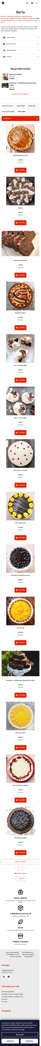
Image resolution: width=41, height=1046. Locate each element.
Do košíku (21, 170)
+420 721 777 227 (7, 973)
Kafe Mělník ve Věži (13, 955)
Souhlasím (29, 1041)
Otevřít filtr (7, 118)
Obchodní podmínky (8, 992)
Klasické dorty (27, 16)
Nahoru (21, 878)
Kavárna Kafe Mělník (12, 953)
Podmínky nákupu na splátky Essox (12, 997)
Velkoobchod (28, 957)
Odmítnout (10, 1041)
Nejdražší (31, 106)
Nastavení (19, 1035)
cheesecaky (5, 18)
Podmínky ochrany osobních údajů (12, 994)
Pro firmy (4, 1002)
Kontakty (4, 999)
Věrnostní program (28, 955)
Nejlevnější (21, 106)
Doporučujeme (7, 106)
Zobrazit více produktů (20, 94)
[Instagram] (8, 977)
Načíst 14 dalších (20, 862)
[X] (4, 977)
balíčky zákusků (6, 20)
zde (23, 1029)
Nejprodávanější (8, 111)
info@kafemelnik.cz (8, 971)
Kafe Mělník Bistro (27, 953)
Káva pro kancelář (15, 957)
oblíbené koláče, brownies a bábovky (23, 18)
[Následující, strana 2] (20, 868)
